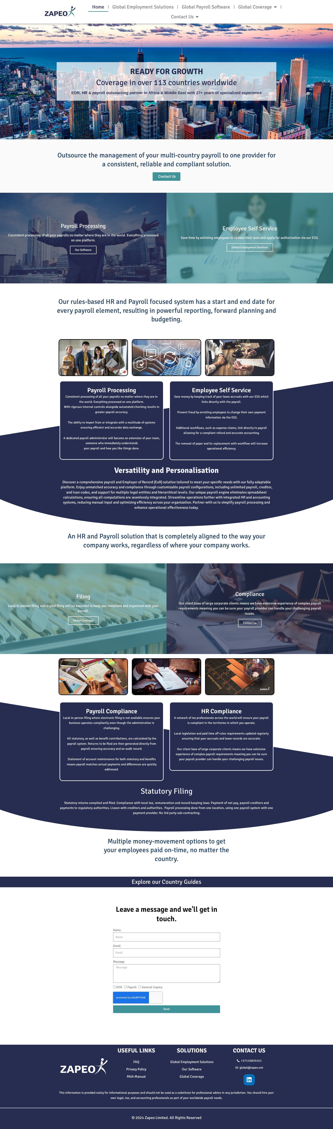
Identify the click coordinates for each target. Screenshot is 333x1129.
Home (98, 7)
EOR (119, 987)
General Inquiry (152, 987)
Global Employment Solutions (143, 7)
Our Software (83, 250)
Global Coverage (255, 7)
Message (118, 962)
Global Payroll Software (206, 7)
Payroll (132, 987)
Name (117, 930)
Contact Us (182, 17)
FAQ (136, 1062)
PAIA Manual (136, 1076)
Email (117, 946)
